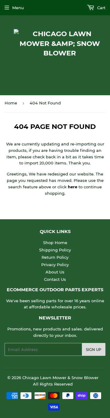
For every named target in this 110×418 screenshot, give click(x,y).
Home (11, 102)
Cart (100, 7)
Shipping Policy (55, 249)
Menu (18, 7)
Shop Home (55, 242)
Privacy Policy (55, 264)
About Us (55, 271)
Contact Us (55, 279)
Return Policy (55, 257)
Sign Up (93, 349)
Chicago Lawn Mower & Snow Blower (60, 377)
